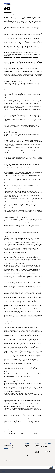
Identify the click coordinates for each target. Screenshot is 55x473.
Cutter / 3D (37, 451)
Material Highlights (28, 447)
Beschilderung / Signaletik (39, 446)
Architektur (37, 447)
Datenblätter (27, 450)
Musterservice (37, 452)
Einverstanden (4, 471)
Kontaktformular (28, 456)
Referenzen (46, 446)
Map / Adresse (27, 455)
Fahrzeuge (37, 445)
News (45, 445)
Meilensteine (47, 450)
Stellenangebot (47, 451)
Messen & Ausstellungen (39, 450)
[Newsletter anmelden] (12, 460)
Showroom (27, 445)
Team (45, 447)
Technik (26, 446)
